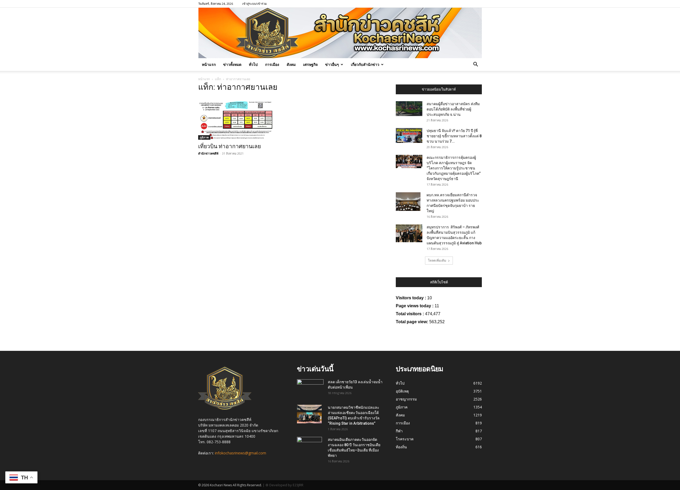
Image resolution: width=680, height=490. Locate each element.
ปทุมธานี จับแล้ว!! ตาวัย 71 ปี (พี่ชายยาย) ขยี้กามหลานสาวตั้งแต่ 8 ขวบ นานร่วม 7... (454, 136)
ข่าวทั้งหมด (232, 64)
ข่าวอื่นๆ (332, 64)
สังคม (291, 64)
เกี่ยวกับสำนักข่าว (365, 64)
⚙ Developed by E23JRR (284, 485)
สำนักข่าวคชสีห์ (208, 153)
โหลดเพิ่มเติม (437, 260)
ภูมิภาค (204, 137)
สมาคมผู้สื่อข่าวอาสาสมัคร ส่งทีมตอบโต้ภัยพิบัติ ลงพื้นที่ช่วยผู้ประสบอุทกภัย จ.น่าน (453, 109)
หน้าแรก (209, 64)
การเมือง (272, 64)
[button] (475, 64)
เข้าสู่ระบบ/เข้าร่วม (254, 4)
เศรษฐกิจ (310, 64)
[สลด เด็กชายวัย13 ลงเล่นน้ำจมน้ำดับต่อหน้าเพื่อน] (310, 386)
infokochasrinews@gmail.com (240, 452)
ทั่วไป (253, 64)
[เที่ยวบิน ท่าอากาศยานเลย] (241, 118)
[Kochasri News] (340, 33)
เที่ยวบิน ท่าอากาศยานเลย (229, 146)
